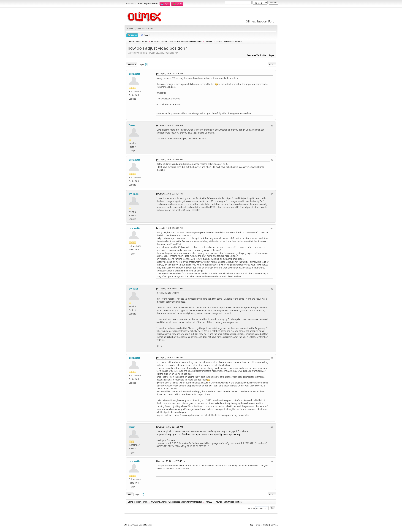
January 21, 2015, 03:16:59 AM (169, 427)
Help (251, 525)
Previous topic (254, 55)
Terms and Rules (262, 525)
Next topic (268, 55)
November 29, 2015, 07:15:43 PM (170, 461)
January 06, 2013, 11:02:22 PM (169, 288)
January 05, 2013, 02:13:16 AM (169, 73)
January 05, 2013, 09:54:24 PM (169, 193)
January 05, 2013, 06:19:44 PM (169, 159)
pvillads (134, 194)
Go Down (131, 64)
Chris (132, 427)
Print (271, 64)
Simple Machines (145, 525)
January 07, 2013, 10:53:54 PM (169, 357)
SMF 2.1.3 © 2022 (131, 525)
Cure (132, 125)
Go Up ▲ (274, 525)
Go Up (130, 494)
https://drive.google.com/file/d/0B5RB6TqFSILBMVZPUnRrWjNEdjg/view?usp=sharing (198, 434)
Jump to (251, 508)
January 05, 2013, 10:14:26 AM (169, 125)
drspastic (134, 73)
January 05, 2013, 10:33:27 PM (169, 228)
